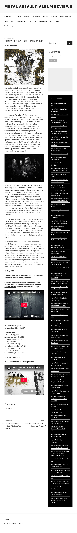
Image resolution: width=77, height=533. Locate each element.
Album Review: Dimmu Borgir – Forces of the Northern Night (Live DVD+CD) (60, 453)
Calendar (54, 16)
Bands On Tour (9, 21)
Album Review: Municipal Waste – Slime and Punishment (58, 275)
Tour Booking (8, 26)
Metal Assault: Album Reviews (38, 6)
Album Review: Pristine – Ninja (60, 320)
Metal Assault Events (46, 21)
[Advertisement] (60, 79)
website (16, 362)
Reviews (26, 16)
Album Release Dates (23, 21)
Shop (35, 21)
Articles (45, 16)
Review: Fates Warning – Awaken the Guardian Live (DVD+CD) (59, 399)
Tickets (58, 21)
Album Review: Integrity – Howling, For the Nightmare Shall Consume (59, 193)
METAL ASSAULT (9, 16)
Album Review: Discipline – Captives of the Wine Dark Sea (59, 240)
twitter (31, 362)
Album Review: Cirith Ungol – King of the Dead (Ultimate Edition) (59, 500)
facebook (23, 362)
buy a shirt (32, 275)
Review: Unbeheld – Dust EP (59, 154)
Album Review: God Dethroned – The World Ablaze (58, 429)
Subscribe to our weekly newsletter (55, 52)
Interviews (36, 16)
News (19, 16)
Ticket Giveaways (65, 16)
